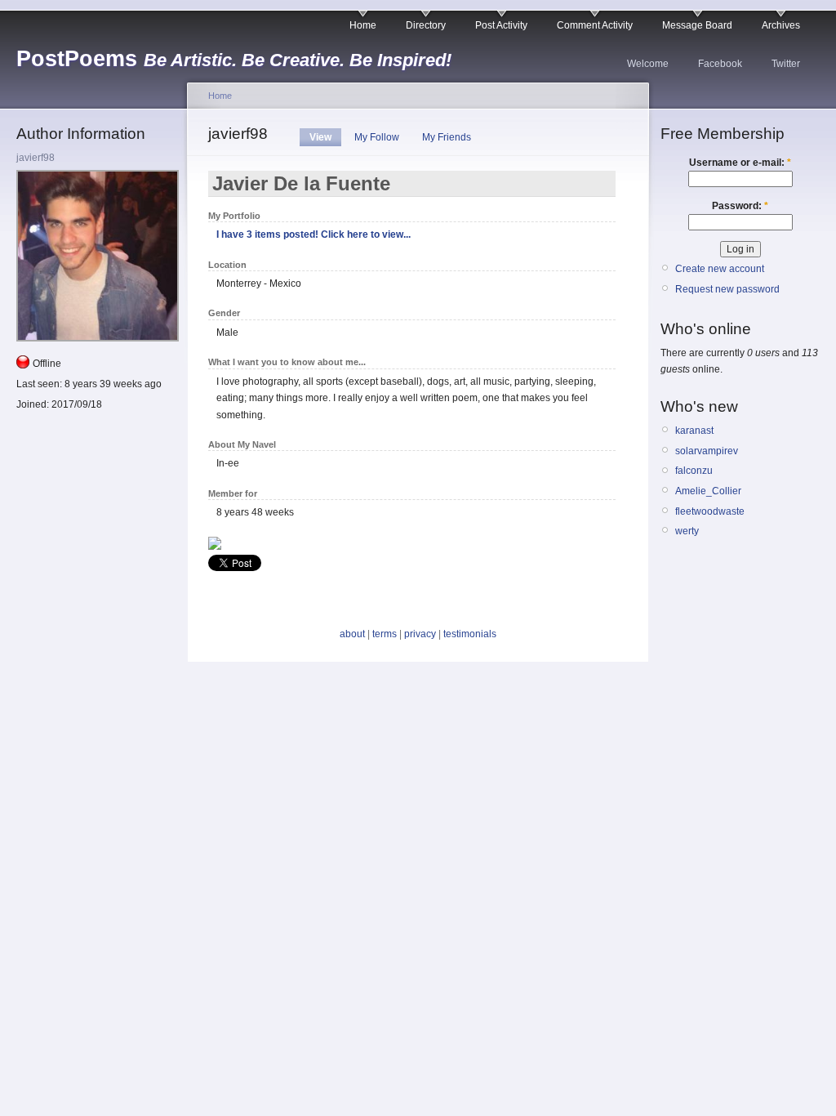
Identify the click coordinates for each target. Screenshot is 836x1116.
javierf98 (35, 157)
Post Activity (501, 25)
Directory (426, 25)
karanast (694, 430)
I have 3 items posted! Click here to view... (313, 234)
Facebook (720, 63)
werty (687, 531)
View (320, 137)
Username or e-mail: (740, 162)
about (352, 634)
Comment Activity (595, 25)
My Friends (446, 137)
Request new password (727, 289)
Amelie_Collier (708, 491)
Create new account (719, 269)
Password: (740, 206)
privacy (420, 634)
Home (362, 25)
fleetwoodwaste (710, 511)
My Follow (376, 137)
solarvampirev (706, 451)
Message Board (697, 25)
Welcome (648, 63)
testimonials (469, 634)
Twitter (786, 63)
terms (384, 634)
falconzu (694, 470)
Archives (781, 25)
